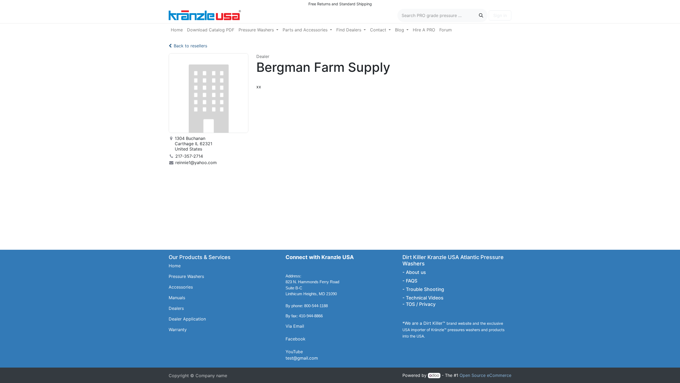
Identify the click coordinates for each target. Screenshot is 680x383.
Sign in (500, 15)
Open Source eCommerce (485, 375)
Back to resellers (190, 45)
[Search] (481, 15)
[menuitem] (177, 29)
